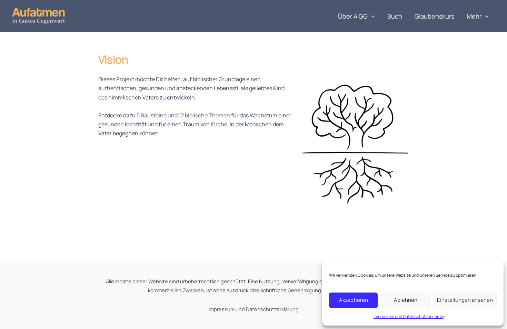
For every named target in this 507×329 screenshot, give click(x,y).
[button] (371, 16)
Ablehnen (405, 300)
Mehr (474, 16)
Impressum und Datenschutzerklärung (410, 316)
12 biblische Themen (204, 115)
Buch (394, 16)
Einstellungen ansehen (465, 300)
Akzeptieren (353, 300)
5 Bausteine (152, 115)
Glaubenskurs (434, 16)
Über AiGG (353, 16)
